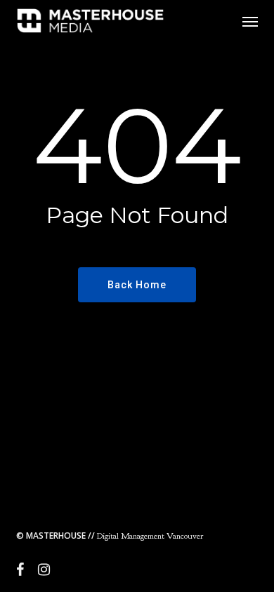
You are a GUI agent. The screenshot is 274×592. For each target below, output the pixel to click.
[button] (250, 21)
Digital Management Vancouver (109, 535)
